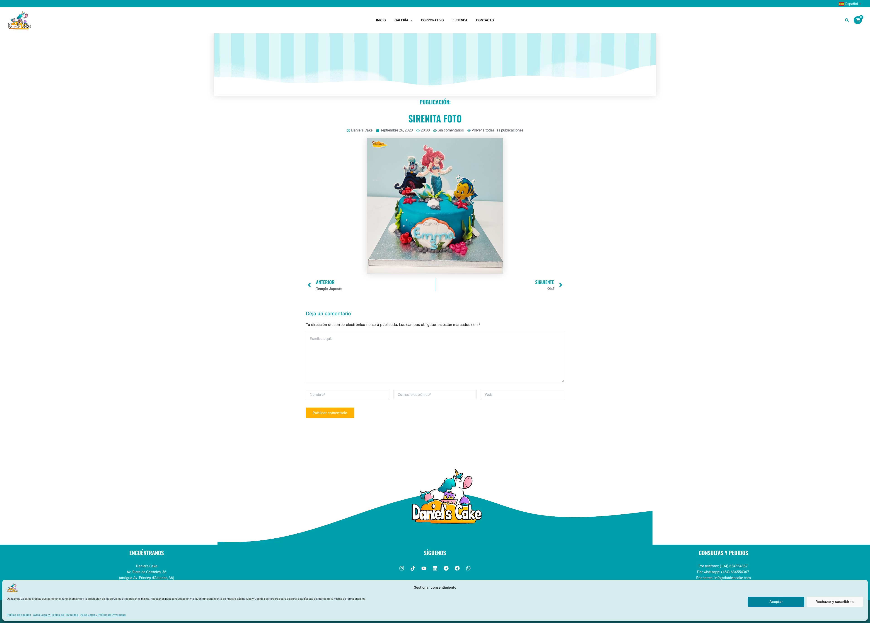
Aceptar (776, 601)
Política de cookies (19, 614)
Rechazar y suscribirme (835, 601)
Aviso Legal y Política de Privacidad (55, 614)
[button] (410, 20)
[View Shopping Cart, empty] (858, 20)
